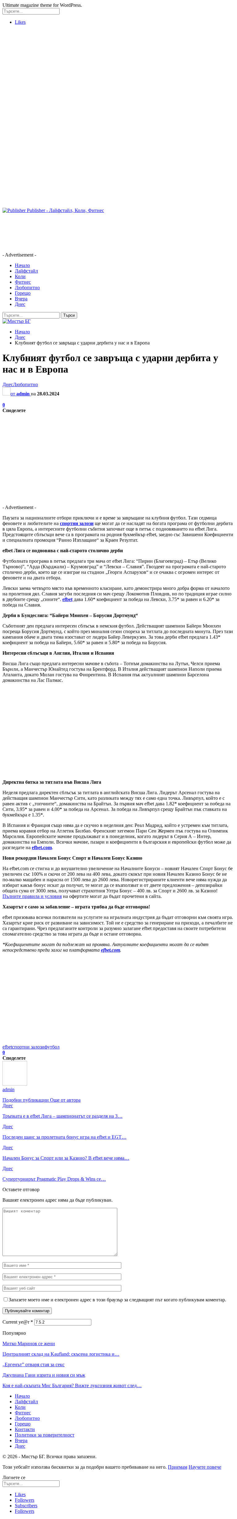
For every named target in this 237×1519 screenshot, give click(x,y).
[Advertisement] (118, 73)
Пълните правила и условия (32, 896)
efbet (7, 1047)
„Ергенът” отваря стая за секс (33, 1364)
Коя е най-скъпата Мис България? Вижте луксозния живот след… (72, 1385)
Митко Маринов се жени (28, 1343)
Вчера (21, 298)
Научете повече (205, 1467)
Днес (20, 304)
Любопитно (27, 287)
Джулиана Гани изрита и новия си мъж (43, 1375)
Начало (22, 265)
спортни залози (28, 1047)
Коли (20, 276)
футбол (52, 1047)
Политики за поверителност (44, 1435)
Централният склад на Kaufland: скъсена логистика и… (60, 1354)
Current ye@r (17, 1322)
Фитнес (23, 282)
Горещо (23, 293)
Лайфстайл (26, 270)
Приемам (177, 1467)
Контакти (25, 1429)
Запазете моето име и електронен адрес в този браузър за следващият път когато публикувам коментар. (117, 1299)
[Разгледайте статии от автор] (14, 1084)
